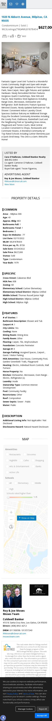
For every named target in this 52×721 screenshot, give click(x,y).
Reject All (43, 709)
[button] (3, 717)
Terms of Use (28, 693)
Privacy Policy (12, 693)
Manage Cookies (25, 709)
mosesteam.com (11, 636)
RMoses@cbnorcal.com (15, 181)
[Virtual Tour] (23, 4)
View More (9, 184)
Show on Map (27, 518)
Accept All (42, 715)
